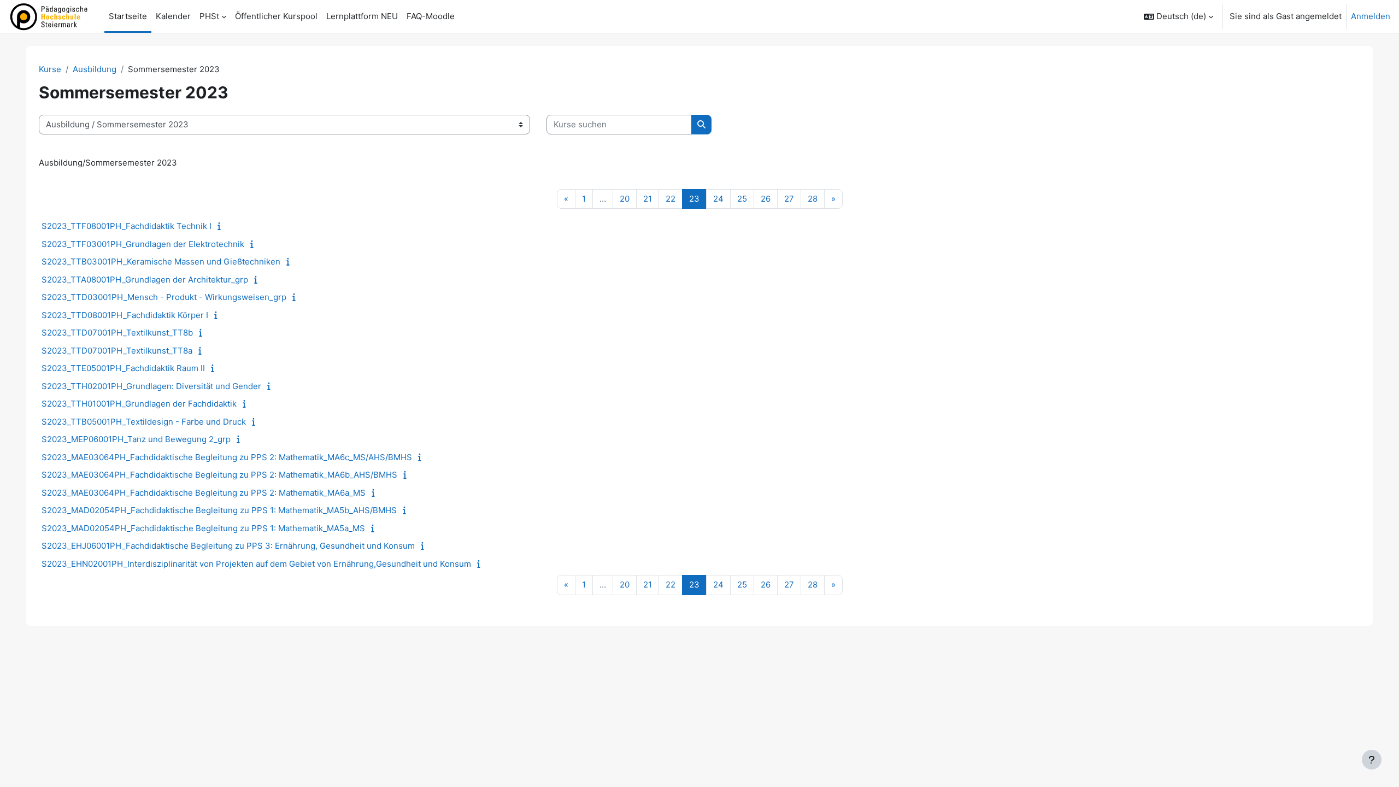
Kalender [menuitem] (173, 16)
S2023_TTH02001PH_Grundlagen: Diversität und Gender (151, 386)
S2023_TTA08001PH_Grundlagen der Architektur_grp (145, 279)
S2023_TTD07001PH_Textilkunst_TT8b (117, 332)
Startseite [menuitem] (128, 16)
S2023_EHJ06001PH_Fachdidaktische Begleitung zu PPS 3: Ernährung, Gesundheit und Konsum (228, 546)
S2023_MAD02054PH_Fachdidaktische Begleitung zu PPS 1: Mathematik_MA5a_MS (203, 528)
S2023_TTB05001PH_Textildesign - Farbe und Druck (144, 421)
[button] (1178, 16)
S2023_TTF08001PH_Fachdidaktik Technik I (126, 226)
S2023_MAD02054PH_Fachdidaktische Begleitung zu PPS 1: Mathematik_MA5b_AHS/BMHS (219, 510)
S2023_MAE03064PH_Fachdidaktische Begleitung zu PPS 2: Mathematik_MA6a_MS (204, 493)
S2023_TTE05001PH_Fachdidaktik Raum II (123, 368)
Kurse (50, 69)
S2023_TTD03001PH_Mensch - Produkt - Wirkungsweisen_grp (164, 297)
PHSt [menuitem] (209, 16)
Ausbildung (94, 69)
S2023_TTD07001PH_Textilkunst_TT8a (117, 350)
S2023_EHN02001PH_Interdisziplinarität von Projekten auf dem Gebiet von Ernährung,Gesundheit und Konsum (256, 564)
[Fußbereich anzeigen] (1372, 760)
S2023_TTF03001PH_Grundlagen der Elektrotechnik (143, 244)
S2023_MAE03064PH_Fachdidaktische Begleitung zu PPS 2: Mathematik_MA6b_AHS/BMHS (219, 474)
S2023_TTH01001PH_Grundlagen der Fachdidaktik (139, 403)
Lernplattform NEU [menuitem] (362, 16)
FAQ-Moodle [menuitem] (431, 16)
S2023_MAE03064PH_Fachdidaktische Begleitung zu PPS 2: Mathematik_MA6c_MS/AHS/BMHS (227, 457)
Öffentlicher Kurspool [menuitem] (276, 16)
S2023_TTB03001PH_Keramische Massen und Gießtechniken (161, 261)
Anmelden (1370, 16)
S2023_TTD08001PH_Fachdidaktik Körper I (125, 315)
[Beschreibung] (221, 226)
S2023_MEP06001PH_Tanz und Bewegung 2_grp (136, 439)
